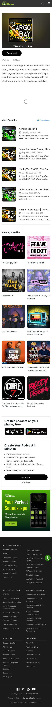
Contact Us (30, 666)
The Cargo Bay (23, 46)
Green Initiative (32, 658)
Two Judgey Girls (9, 262)
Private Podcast (9, 561)
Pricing (5, 554)
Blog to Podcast (32, 575)
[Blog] (28, 689)
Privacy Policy (16, 694)
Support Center (9, 643)
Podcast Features (10, 550)
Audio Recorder (9, 569)
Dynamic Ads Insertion (12, 602)
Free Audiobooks (10, 624)
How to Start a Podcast (35, 595)
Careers (29, 651)
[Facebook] (18, 689)
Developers (7, 677)
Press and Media (33, 655)
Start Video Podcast (34, 554)
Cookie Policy (32, 694)
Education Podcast (34, 583)
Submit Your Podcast (11, 612)
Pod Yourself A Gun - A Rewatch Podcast (37, 333)
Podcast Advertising (11, 598)
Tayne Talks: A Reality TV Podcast (38, 297)
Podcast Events (9, 655)
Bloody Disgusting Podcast (35, 405)
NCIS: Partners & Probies (13, 367)
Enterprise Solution (11, 558)
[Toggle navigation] (48, 3)
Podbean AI (7, 577)
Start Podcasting (33, 550)
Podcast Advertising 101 (36, 624)
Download (12, 53)
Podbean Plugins (10, 620)
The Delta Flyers (9, 331)
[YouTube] (33, 689)
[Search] (42, 3)
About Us (30, 643)
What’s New (8, 647)
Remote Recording (10, 573)
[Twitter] (23, 689)
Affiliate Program (33, 662)
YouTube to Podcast (34, 579)
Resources (7, 673)
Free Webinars (9, 651)
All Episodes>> (43, 120)
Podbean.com (35, 702)
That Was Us (7, 295)
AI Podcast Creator (34, 571)
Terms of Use (13, 698)
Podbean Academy (11, 658)
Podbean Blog (32, 647)
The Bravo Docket (35, 262)
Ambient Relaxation (11, 628)
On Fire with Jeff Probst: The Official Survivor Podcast (38, 369)
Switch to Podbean (11, 616)
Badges (6, 669)
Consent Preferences (32, 698)
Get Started (26, 477)
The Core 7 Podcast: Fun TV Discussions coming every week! (13, 405)
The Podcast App (10, 565)
